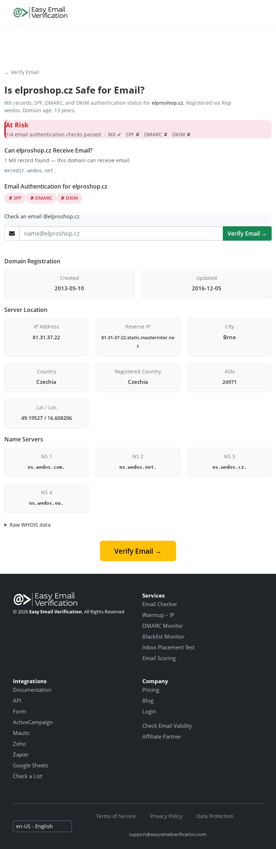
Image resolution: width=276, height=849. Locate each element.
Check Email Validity (167, 725)
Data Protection (215, 816)
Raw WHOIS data (30, 524)
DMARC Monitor (162, 625)
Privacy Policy (166, 816)
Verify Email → (247, 233)
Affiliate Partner (161, 736)
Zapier (21, 754)
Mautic (21, 732)
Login (149, 711)
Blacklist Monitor (163, 636)
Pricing (150, 689)
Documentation (32, 689)
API (17, 700)
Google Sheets (30, 765)
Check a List (27, 776)
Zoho (19, 743)
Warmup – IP (158, 614)
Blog (147, 700)
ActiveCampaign (33, 722)
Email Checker (159, 604)
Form (19, 711)
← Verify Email (21, 72)
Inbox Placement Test (168, 647)
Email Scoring (159, 658)
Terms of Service (116, 816)
